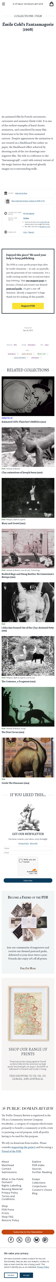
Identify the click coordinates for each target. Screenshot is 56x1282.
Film (38, 16)
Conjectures (39, 1186)
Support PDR (28, 306)
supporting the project (23, 1147)
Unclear (26, 218)
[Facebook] (11, 1240)
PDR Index (38, 1165)
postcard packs (14, 288)
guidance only (45, 227)
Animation (31, 345)
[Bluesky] (36, 1240)
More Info (34, 843)
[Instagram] (28, 1240)
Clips (47, 345)
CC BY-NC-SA (44, 222)
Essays (36, 1179)
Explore (36, 1161)
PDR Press (8, 1209)
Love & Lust (25, 570)
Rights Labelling (11, 1185)
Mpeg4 (31, 232)
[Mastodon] (45, 1240)
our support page (35, 280)
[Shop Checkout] (51, 4)
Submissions (9, 1172)
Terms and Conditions (8, 1197)
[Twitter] (19, 1240)
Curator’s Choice (42, 1189)
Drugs (23, 729)
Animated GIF (7, 418)
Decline (11, 1275)
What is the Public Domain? (13, 1180)
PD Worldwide (28, 213)
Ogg (25, 232)
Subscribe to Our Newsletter (28, 1231)
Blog (34, 1193)
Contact (6, 1168)
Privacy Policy (23, 843)
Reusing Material (12, 1189)
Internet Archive (21, 193)
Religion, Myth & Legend (16, 520)
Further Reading (42, 1172)
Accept (26, 1275)
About (5, 1161)
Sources (36, 1168)
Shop (5, 1206)
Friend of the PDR (11, 1151)
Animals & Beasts (13, 469)
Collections (23, 16)
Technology (35, 570)
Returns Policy (10, 1220)
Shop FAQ (7, 1216)
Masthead (8, 1165)
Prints (5, 1213)
